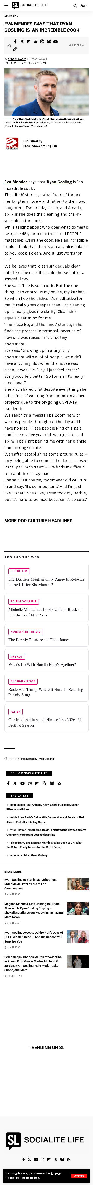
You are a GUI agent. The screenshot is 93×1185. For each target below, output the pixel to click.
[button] (79, 1176)
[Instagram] (29, 783)
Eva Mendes (28, 758)
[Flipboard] (37, 783)
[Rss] (59, 783)
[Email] (56, 41)
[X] (15, 783)
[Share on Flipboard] (29, 41)
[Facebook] (8, 783)
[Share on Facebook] (15, 41)
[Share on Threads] (42, 41)
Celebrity (11, 16)
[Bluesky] (52, 783)
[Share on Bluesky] (49, 41)
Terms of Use (29, 1178)
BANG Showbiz (17, 59)
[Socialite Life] (30, 5)
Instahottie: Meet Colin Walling (28, 855)
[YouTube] (22, 783)
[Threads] (44, 783)
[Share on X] (22, 41)
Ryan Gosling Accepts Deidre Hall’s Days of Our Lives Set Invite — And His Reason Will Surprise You (33, 937)
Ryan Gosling (46, 758)
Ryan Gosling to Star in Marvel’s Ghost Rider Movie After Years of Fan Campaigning (30, 884)
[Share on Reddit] (35, 41)
